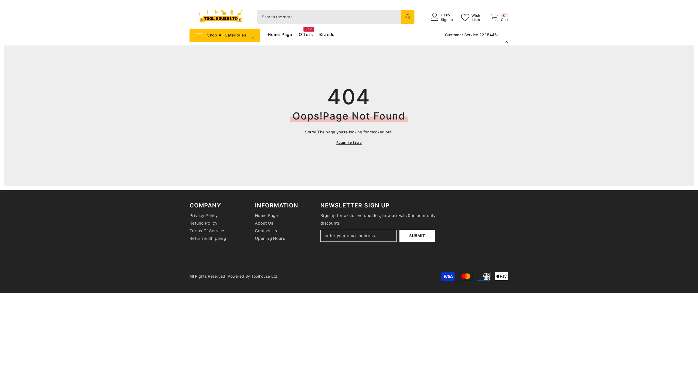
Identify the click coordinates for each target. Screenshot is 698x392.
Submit (417, 235)
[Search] (335, 17)
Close (506, 41)
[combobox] (329, 17)
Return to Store (349, 142)
